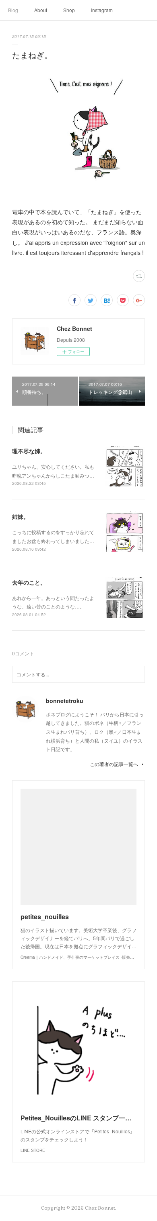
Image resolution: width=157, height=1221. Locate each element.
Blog (13, 9)
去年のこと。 (29, 582)
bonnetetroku (64, 701)
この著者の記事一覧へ (114, 763)
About (40, 9)
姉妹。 (20, 516)
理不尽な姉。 (29, 451)
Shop (69, 9)
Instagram (102, 9)
